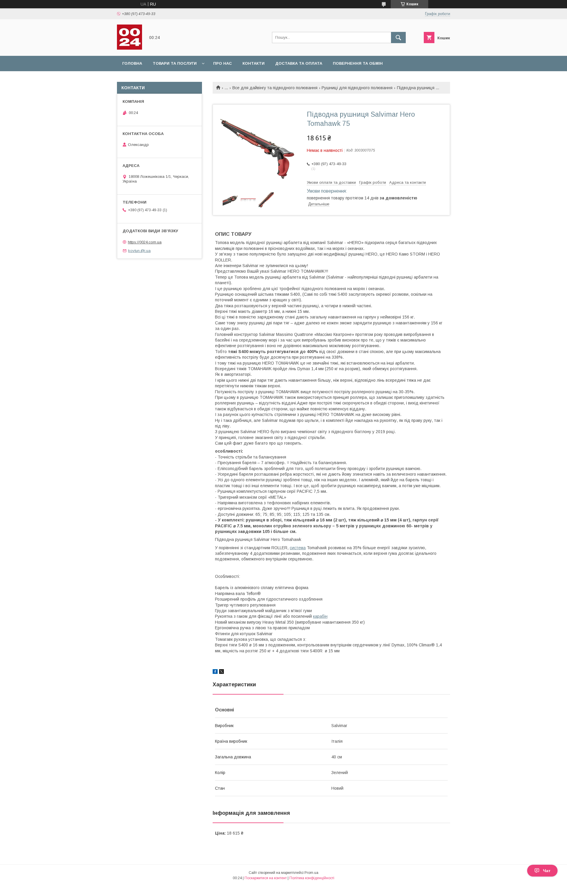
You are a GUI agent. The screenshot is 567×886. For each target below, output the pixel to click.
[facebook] (215, 672)
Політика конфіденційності (311, 878)
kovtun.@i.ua (139, 250)
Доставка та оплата (298, 63)
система (298, 547)
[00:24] (129, 48)
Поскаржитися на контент (266, 878)
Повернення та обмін (358, 63)
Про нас (222, 63)
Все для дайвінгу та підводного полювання (274, 87)
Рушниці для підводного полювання (357, 87)
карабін (320, 616)
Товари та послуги (175, 63)
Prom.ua (311, 873)
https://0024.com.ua (145, 242)
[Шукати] (398, 37)
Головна (132, 63)
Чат (546, 870)
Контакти (253, 63)
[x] (221, 672)
